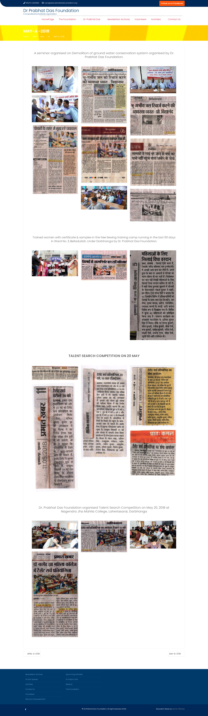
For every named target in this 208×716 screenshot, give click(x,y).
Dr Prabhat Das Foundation (51, 10)
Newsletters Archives (119, 19)
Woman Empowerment (35, 699)
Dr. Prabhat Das (91, 19)
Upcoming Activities (74, 674)
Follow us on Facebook (172, 3)
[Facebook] (25, 709)
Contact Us (174, 19)
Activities (156, 19)
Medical (69, 684)
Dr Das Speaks (31, 679)
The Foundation (67, 19)
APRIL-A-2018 (33, 653)
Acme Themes (178, 709)
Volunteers (140, 19)
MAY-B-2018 (175, 653)
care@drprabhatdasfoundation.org (60, 3)
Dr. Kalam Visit (72, 679)
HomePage (48, 19)
